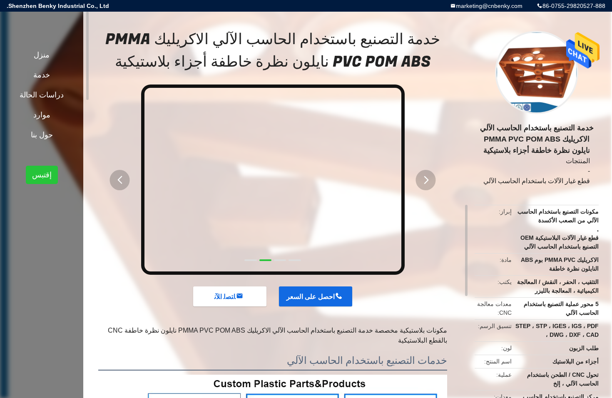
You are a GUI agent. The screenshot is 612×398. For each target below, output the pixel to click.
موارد (41, 115)
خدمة (41, 75)
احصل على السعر (310, 296)
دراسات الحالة (42, 95)
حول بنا (42, 135)
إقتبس (42, 175)
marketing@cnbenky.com (489, 5)
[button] (120, 180)
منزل (42, 55)
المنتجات (578, 160)
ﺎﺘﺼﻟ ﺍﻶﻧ (225, 296)
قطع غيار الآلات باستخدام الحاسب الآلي (536, 180)
